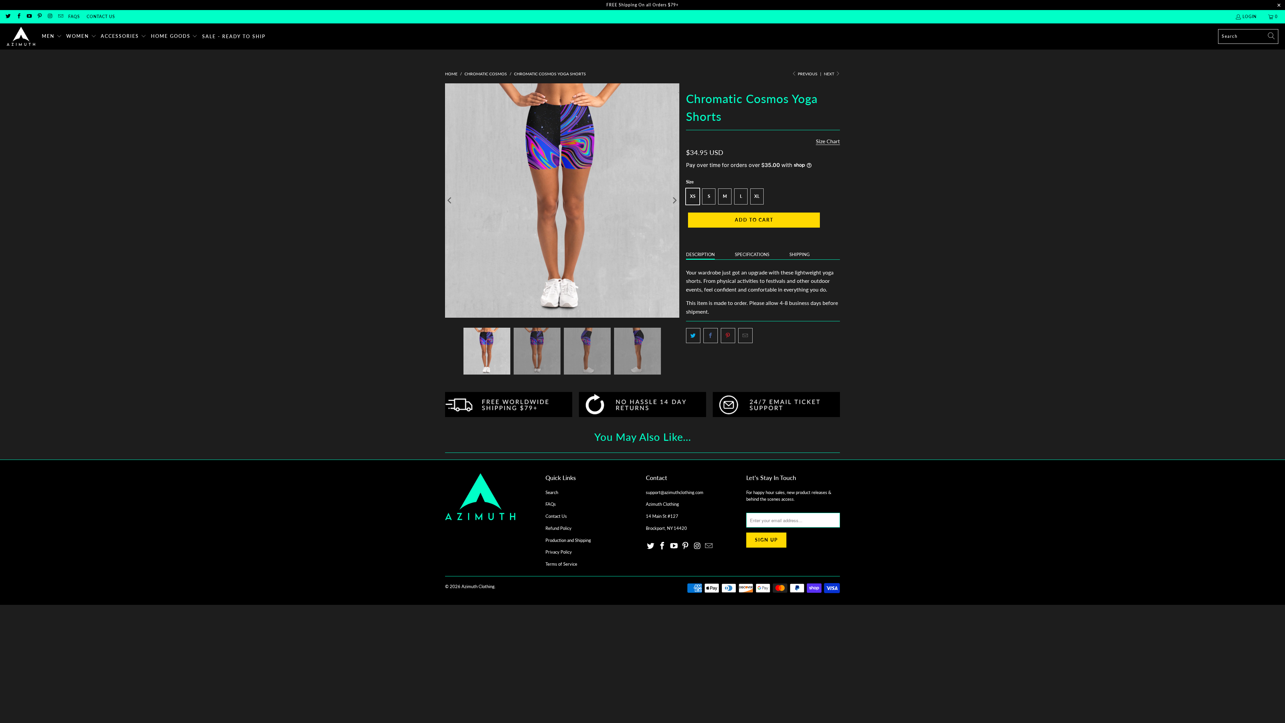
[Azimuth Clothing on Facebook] (18, 16)
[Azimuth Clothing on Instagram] (50, 16)
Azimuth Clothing (478, 586)
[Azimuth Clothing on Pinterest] (39, 16)
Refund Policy (558, 528)
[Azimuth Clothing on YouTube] (29, 16)
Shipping (799, 254)
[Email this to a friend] (745, 335)
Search (551, 492)
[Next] (674, 200)
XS (692, 196)
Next (829, 73)
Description (700, 254)
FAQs (74, 16)
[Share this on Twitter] (693, 335)
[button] (52, 36)
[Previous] (450, 200)
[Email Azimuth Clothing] (60, 16)
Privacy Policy (558, 552)
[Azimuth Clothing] (21, 36)
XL (757, 196)
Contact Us (101, 16)
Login (1250, 16)
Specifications (752, 254)
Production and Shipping (568, 540)
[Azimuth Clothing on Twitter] (8, 16)
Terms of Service (561, 564)
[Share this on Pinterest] (728, 335)
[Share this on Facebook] (710, 335)
